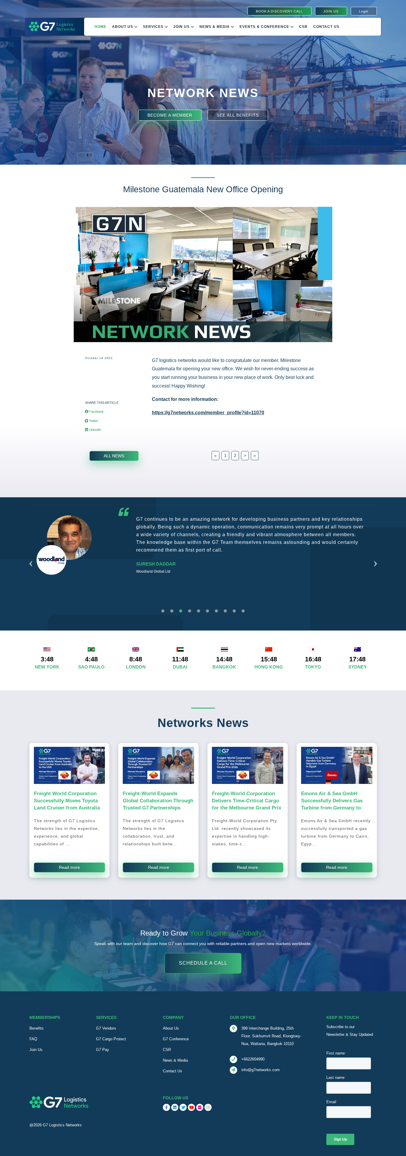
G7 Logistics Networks (62, 1125)
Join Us (182, 27)
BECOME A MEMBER (169, 114)
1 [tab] (163, 611)
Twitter (93, 421)
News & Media (215, 27)
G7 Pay (102, 1049)
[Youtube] (191, 1107)
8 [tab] (225, 611)
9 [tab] (234, 611)
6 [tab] (207, 611)
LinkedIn (94, 429)
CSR (167, 1049)
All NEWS (114, 455)
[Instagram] (208, 1107)
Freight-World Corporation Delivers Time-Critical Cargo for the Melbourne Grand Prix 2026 (246, 804)
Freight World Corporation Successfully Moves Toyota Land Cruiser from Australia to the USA (67, 804)
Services (154, 27)
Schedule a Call (203, 963)
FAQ (33, 1039)
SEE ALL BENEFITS (238, 114)
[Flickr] (199, 1107)
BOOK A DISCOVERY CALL (279, 11)
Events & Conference (265, 27)
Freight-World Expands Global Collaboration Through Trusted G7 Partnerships (158, 800)
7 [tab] (216, 611)
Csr (303, 27)
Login (363, 11)
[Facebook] (166, 1107)
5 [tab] (199, 611)
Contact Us (326, 27)
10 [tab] (243, 611)
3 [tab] (181, 611)
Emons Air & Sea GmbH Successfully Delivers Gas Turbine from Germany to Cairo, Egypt (332, 804)
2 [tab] (172, 611)
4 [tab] (190, 611)
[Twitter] (183, 1107)
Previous (31, 556)
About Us (123, 27)
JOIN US (331, 11)
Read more (69, 867)
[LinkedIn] (174, 1107)
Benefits (36, 1028)
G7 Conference (176, 1039)
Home (100, 27)
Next (375, 556)
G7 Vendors (106, 1028)
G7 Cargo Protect (111, 1039)
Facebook (96, 411)
